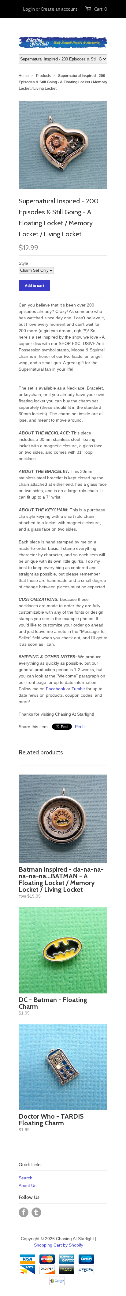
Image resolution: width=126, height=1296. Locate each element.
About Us (27, 1185)
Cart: (100, 9)
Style (23, 263)
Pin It (80, 726)
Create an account (59, 9)
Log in (29, 9)
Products (43, 76)
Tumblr (78, 688)
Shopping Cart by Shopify (58, 1245)
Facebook (55, 688)
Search (25, 1177)
